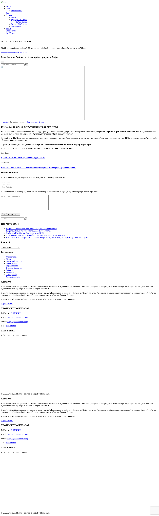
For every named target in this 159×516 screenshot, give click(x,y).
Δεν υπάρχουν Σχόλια (35, 122)
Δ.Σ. (7, 13)
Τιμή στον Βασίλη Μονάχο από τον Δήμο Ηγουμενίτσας (28, 231)
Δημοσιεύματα (12, 266)
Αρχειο (9, 15)
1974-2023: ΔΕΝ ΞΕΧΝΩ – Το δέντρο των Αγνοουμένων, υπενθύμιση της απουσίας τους (38, 167)
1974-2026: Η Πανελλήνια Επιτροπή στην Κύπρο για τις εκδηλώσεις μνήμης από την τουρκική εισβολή (47, 237)
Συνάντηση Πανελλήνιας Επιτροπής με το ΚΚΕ (25, 233)
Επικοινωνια (11, 31)
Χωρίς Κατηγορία (13, 277)
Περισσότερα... (7, 303)
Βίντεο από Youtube (14, 261)
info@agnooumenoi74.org (17, 322)
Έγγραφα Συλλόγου (19, 20)
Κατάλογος (10, 33)
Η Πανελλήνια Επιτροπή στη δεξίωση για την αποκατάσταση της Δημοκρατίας (37, 235)
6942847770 (13, 317)
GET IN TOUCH (22, 52)
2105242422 (16, 313)
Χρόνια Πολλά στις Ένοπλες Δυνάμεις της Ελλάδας (22, 158)
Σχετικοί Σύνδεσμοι (19, 24)
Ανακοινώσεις (16, 11)
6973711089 (23, 317)
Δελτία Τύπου (21, 22)
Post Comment (7, 214)
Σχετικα (9, 6)
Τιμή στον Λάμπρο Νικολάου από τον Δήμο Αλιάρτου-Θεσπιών (31, 229)
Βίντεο (13, 17)
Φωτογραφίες (16, 26)
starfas (5, 122)
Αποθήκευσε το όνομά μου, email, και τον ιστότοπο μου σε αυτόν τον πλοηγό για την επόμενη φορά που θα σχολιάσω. (51, 192)
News (8, 8)
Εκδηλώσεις (11, 272)
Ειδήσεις (9, 270)
